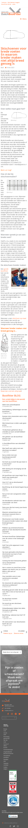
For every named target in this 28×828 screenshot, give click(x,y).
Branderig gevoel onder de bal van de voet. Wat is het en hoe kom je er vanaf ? (15, 592)
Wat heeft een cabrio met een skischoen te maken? (12, 449)
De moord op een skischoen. (11, 603)
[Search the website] (9, 718)
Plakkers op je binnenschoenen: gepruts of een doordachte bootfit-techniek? (14, 530)
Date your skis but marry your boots (14, 507)
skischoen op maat (19, 318)
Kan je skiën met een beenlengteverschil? (9, 456)
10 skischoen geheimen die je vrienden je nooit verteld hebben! (13, 431)
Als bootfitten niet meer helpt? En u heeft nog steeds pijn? (14, 476)
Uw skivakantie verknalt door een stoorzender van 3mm (13, 501)
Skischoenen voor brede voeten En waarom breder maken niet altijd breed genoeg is (14, 521)
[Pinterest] (16, 714)
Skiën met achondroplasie (11, 405)
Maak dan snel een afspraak (11, 391)
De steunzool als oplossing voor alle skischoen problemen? (14, 584)
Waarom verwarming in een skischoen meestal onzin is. (11, 513)
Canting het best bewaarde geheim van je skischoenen (14, 562)
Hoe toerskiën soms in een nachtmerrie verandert (11, 577)
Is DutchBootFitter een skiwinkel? (13, 443)
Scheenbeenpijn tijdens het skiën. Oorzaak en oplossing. (13, 609)
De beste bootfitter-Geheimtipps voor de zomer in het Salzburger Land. (13, 538)
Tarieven (4, 2)
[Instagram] (12, 714)
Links (13, 4)
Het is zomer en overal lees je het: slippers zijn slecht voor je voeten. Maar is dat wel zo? (14, 569)
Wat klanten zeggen (14, 2)
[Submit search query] (14, 717)
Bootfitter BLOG (6, 4)
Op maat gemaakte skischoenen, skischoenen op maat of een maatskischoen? (13, 554)
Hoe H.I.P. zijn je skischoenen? (12, 482)
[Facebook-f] (8, 714)
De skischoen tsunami (9, 598)
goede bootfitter (4, 270)
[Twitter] (20, 714)
